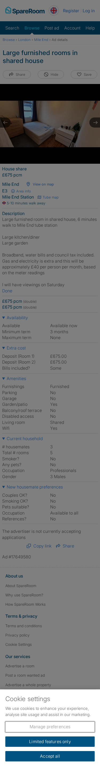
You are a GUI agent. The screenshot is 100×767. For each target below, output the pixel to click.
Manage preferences (50, 726)
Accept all (50, 756)
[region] (50, 728)
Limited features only (50, 741)
